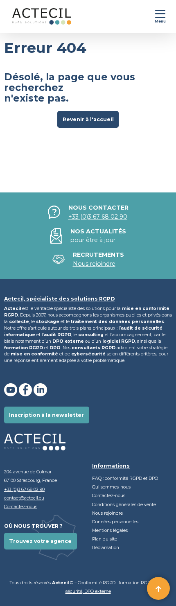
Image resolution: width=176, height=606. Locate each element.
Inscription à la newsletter (46, 415)
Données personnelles (116, 522)
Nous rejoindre (107, 513)
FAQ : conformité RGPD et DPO (125, 478)
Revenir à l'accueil (88, 119)
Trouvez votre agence (40, 541)
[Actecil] (35, 16)
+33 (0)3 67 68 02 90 (97, 216)
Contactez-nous (20, 506)
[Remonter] (158, 588)
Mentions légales (110, 530)
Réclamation (105, 547)
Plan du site (104, 539)
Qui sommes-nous (111, 487)
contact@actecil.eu (24, 498)
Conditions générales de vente (124, 504)
